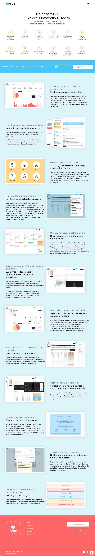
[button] (61, 67)
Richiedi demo (78, 524)
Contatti (29, 531)
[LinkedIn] (87, 552)
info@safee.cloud (11, 553)
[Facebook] (84, 552)
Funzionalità (30, 526)
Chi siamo (29, 529)
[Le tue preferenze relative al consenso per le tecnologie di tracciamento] (92, 553)
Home (28, 523)
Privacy (28, 534)
